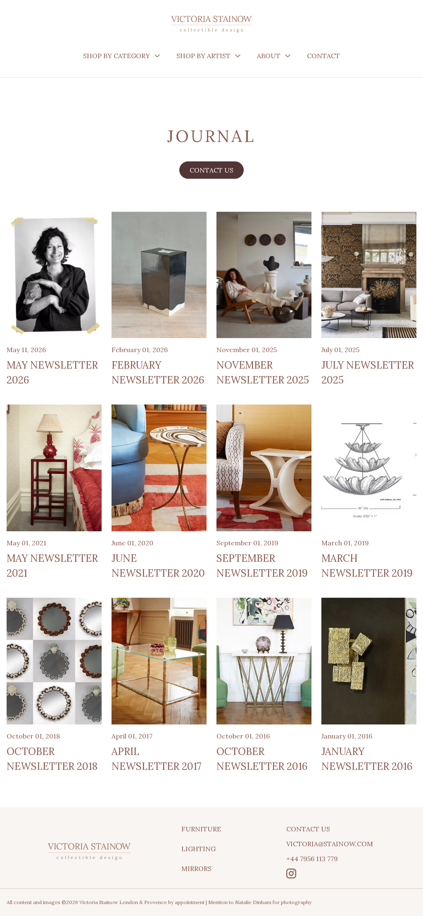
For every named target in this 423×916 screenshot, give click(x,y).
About (268, 56)
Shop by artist (203, 56)
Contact (323, 56)
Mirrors (196, 868)
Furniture (201, 829)
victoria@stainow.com (329, 844)
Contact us (211, 170)
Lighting (198, 849)
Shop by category (116, 56)
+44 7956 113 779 (312, 858)
